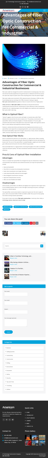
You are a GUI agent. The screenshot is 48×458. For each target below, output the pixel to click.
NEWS (27, 423)
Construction (10, 359)
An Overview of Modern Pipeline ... (20, 275)
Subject (6, 309)
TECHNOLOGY (29, 415)
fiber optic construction (8, 101)
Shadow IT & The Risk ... (17, 268)
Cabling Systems (24, 78)
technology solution (7, 200)
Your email (6, 300)
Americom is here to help (19, 200)
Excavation (9, 370)
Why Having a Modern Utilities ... (19, 262)
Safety (8, 374)
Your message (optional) (10, 318)
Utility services (6, 104)
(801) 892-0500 (24, 3)
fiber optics (6, 209)
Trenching (9, 385)
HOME (27, 412)
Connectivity (31, 78)
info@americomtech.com (35, 1)
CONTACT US (29, 426)
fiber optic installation (36, 206)
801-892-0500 (7, 435)
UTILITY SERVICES (30, 418)
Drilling (8, 363)
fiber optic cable (8, 206)
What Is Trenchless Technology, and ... (21, 256)
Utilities (8, 389)
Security (9, 378)
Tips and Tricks (10, 381)
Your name (7, 291)
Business (9, 348)
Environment (10, 366)
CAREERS (28, 420)
